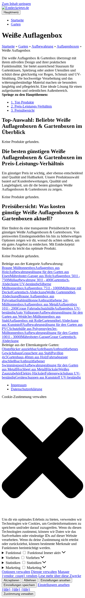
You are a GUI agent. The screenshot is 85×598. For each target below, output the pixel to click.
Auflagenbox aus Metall (41, 304)
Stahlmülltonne (27, 300)
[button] (42, 458)
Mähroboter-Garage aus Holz (31, 276)
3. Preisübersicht (22, 110)
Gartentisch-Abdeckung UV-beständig (36, 282)
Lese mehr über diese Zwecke (59, 576)
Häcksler (52, 369)
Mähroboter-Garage (35, 337)
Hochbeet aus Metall (31, 369)
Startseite (17, 20)
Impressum (19, 385)
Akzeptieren (11, 580)
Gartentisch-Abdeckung (29, 292)
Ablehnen (30, 580)
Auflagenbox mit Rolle (25, 320)
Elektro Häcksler (33, 373)
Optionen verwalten (16, 572)
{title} (6, 589)
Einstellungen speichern (19, 585)
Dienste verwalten (44, 572)
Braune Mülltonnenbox (18, 268)
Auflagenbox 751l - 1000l (42, 288)
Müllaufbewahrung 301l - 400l (30, 280)
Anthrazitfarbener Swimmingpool (23, 363)
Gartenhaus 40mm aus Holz (27, 357)
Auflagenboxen (68, 46)
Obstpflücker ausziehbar (19, 349)
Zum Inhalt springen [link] (16, 4)
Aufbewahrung (42, 46)
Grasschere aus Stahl (36, 353)
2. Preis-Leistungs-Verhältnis (31, 106)
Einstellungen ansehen (55, 580)
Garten (16, 24)
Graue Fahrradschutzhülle (35, 308)
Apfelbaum (44, 349)
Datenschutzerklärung (26, 389)
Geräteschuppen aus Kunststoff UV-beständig (48, 377)
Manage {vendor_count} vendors (35, 574)
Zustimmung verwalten (18, 594)
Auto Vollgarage (27, 312)
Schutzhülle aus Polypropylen (30, 329)
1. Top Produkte (22, 102)
